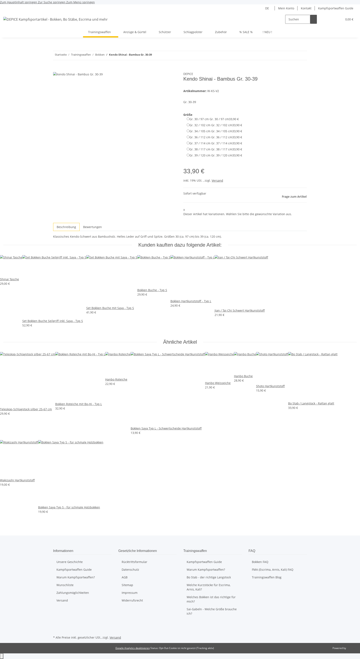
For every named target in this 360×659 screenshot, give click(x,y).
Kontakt (306, 8)
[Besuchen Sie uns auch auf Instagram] (56, 629)
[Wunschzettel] (337, 19)
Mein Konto (286, 8)
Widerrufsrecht (132, 600)
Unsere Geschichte (69, 562)
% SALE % (246, 32)
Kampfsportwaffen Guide (335, 8)
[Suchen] (313, 19)
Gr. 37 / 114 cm (215, 143)
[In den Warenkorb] (56, 69)
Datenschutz (130, 570)
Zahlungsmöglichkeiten (72, 593)
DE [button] (267, 8)
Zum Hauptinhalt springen (19, 2)
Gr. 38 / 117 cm (215, 149)
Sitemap (127, 585)
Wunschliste (65, 585)
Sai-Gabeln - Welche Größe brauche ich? (212, 611)
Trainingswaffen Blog (266, 577)
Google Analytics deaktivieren (132, 648)
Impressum (130, 593)
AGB (125, 577)
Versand (217, 180)
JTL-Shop (352, 648)
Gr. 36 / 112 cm (215, 137)
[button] (331, 19)
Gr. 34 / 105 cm (215, 131)
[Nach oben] (1, 656)
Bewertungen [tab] (92, 227)
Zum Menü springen (80, 2)
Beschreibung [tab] (66, 227)
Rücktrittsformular (134, 562)
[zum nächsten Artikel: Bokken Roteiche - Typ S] (155, 55)
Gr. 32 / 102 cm (215, 125)
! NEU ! (267, 32)
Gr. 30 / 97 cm (214, 119)
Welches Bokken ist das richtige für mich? (211, 599)
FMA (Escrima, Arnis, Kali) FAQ (272, 570)
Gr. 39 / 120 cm (215, 155)
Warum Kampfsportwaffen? (75, 577)
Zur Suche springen (52, 2)
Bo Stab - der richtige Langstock (209, 577)
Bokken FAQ (260, 562)
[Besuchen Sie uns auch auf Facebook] (56, 625)
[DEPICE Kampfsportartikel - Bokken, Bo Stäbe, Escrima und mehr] (55, 19)
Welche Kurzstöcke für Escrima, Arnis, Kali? (208, 587)
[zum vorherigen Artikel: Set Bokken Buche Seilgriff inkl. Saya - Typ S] (162, 55)
